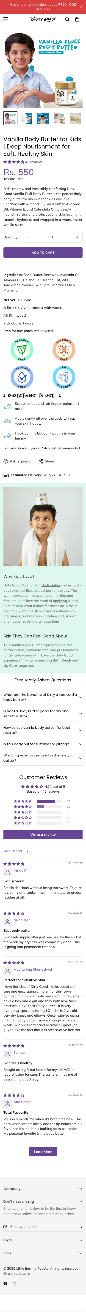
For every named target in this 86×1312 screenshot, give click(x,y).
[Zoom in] (73, 99)
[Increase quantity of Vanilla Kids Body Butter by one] (77, 237)
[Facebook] (5, 1283)
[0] (77, 19)
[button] (14, 162)
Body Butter (51, 585)
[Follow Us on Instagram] (14, 1283)
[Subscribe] (77, 1227)
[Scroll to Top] (77, 1287)
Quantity (10, 237)
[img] (13, 864)
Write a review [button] (43, 834)
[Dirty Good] (43, 19)
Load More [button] (43, 1151)
